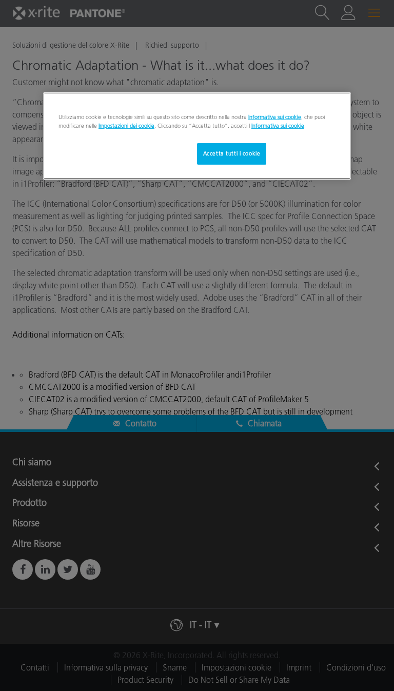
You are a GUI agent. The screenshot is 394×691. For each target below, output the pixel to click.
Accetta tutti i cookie (232, 153)
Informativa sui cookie (274, 117)
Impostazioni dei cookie (126, 125)
